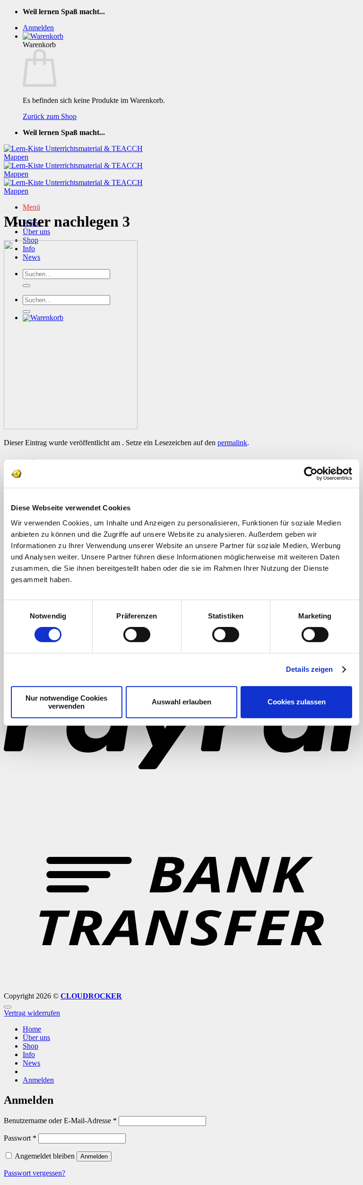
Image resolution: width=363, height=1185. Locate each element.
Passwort (20, 1138)
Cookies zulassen (297, 702)
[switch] (136, 634)
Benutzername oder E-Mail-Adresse (60, 1121)
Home (32, 1029)
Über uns (36, 232)
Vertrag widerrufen (32, 1013)
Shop (30, 1046)
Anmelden (94, 1156)
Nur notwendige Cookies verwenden (66, 702)
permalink (232, 443)
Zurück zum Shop (50, 116)
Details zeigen (309, 669)
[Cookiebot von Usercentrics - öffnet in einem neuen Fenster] (310, 473)
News (31, 1063)
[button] (38, 28)
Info (29, 1054)
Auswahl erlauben (181, 702)
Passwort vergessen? (34, 1173)
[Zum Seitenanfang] (7, 1007)
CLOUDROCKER (91, 996)
